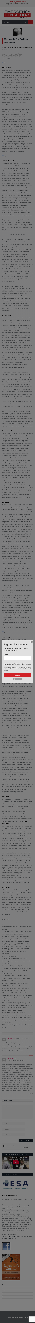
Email (6, 654)
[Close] (32, 642)
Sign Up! (17, 675)
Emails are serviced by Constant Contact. (17, 669)
